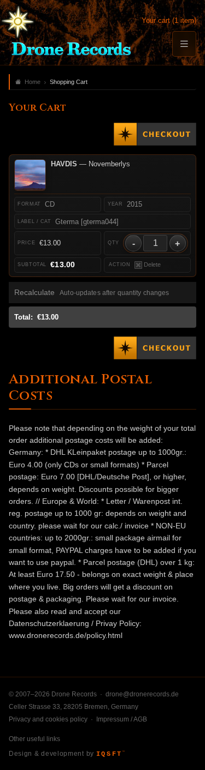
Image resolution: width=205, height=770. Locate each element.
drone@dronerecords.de (142, 694)
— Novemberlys (90, 164)
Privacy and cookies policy (48, 719)
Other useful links (34, 739)
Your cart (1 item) (169, 20)
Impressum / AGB (121, 719)
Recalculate (34, 292)
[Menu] (184, 44)
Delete (152, 264)
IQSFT (110, 754)
